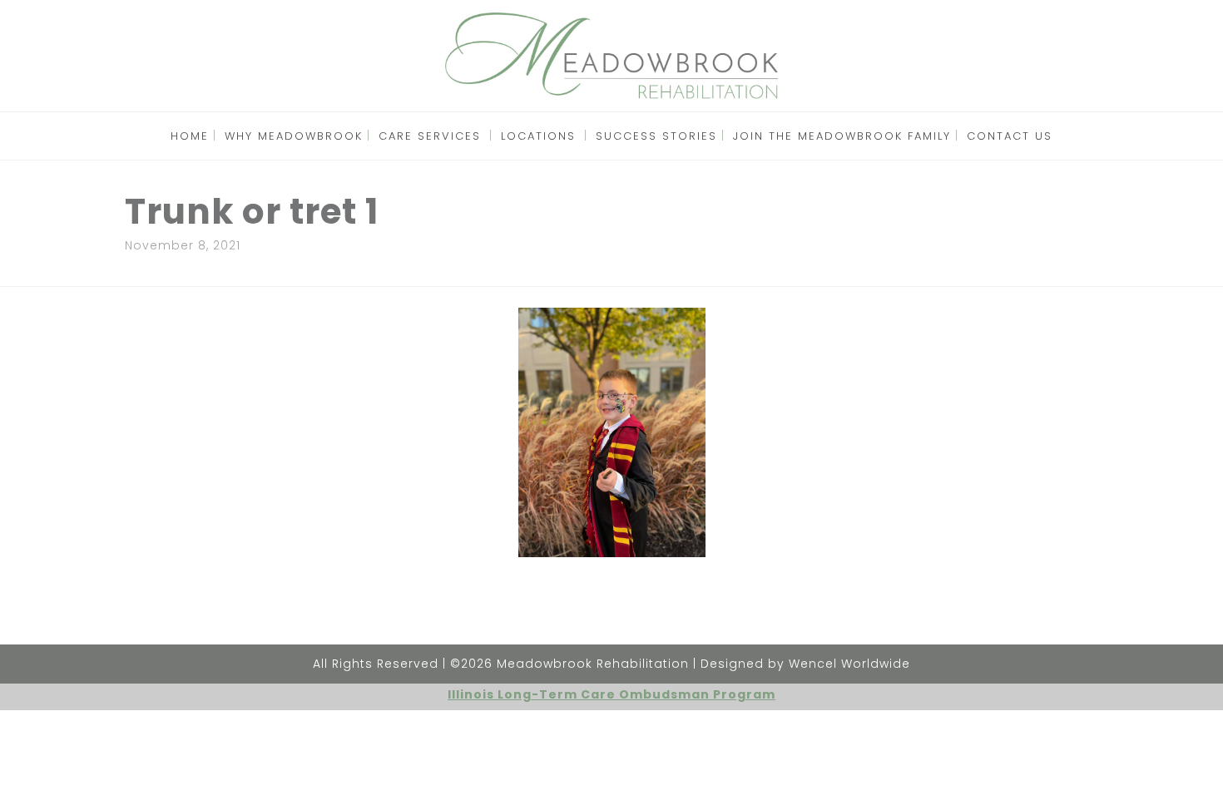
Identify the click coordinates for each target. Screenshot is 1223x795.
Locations (538, 136)
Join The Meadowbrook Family (842, 136)
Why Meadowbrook (294, 136)
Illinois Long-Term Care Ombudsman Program (611, 694)
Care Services (430, 136)
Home (190, 136)
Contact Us (1009, 136)
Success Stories (656, 136)
